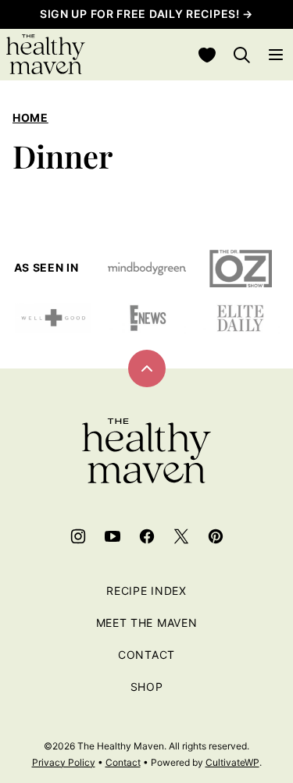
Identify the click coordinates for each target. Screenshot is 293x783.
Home (30, 117)
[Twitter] (181, 536)
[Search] (241, 54)
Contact (146, 654)
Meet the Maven (147, 622)
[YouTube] (112, 536)
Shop (146, 686)
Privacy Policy (63, 762)
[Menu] (276, 54)
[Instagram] (78, 536)
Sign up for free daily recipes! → (146, 13)
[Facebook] (147, 536)
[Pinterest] (215, 536)
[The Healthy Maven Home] (45, 55)
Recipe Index (146, 590)
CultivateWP (232, 762)
